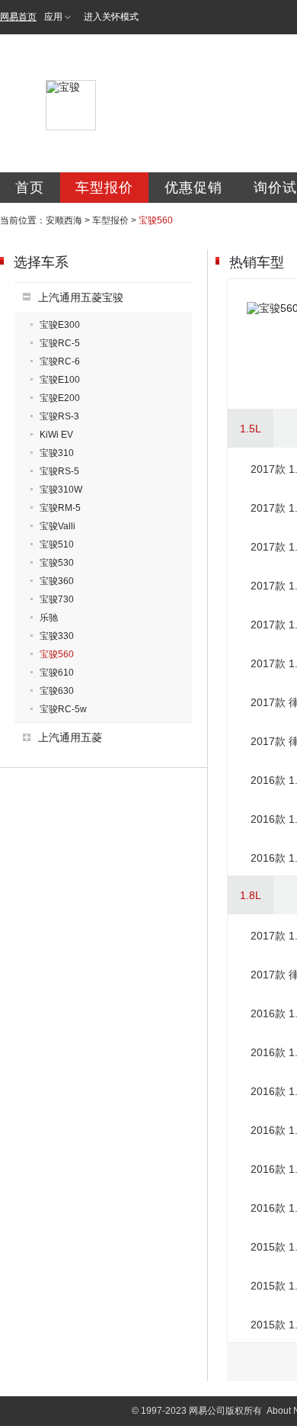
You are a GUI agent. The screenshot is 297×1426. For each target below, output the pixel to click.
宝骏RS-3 (59, 416)
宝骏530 (57, 562)
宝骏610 (57, 672)
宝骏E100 (60, 379)
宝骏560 (57, 654)
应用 (53, 16)
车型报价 (104, 187)
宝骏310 (57, 453)
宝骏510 (57, 544)
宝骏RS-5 (59, 471)
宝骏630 (57, 691)
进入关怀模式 (111, 16)
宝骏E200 (60, 398)
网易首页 (18, 16)
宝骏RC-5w (63, 709)
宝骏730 (57, 599)
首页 (29, 187)
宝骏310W (61, 489)
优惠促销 (193, 187)
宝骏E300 (60, 325)
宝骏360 (57, 581)
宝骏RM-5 (60, 508)
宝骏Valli (57, 526)
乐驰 (49, 617)
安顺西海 (64, 220)
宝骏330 (57, 636)
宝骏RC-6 (60, 361)
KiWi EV (56, 434)
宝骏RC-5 (60, 343)
